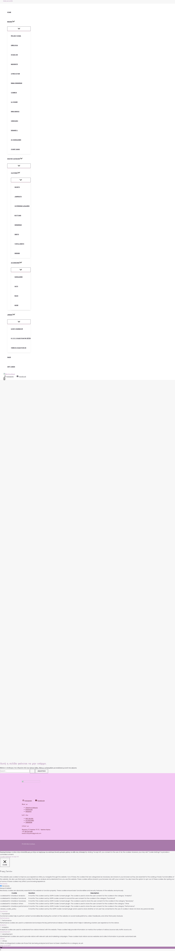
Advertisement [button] (5, 932)
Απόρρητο (28, 811)
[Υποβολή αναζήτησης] (32, 771)
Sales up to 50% (8, 1)
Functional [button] (3, 911)
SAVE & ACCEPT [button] (5, 945)
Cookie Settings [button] (5, 857)
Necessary (6, 886)
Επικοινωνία (29, 809)
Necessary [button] (3, 884)
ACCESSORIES (30, 820)
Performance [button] (4, 918)
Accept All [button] (15, 857)
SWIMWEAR (29, 822)
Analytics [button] (3, 925)
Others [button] (2, 939)
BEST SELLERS (29, 818)
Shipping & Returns (32, 808)
